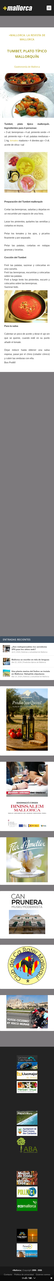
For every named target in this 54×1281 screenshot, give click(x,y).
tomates (14, 140)
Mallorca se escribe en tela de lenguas (30, 659)
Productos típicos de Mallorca (34, 662)
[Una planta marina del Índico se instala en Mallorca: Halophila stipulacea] (6, 673)
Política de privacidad (24, 1274)
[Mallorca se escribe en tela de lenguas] (6, 661)
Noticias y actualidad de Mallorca (34, 652)
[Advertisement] (27, 504)
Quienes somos (43, 1274)
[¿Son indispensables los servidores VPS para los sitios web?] (6, 648)
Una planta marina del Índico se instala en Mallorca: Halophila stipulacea (31, 672)
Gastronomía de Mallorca (27, 67)
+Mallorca (16, 1270)
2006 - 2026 (37, 1270)
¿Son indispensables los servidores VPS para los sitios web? (29, 648)
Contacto (8, 1274)
